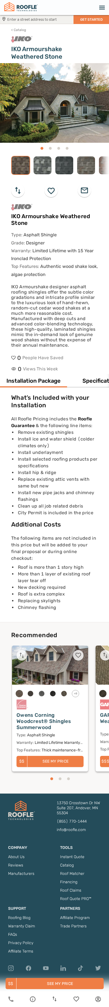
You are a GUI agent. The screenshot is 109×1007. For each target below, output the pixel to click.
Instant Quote (72, 856)
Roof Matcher (72, 873)
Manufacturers (21, 873)
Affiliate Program (75, 917)
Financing (68, 882)
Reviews (15, 865)
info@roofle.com (71, 829)
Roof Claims (70, 890)
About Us (16, 856)
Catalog (18, 30)
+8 (75, 693)
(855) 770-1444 (72, 821)
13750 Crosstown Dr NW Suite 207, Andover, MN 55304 (78, 808)
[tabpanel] (54, 508)
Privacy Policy (20, 943)
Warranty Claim (21, 926)
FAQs (12, 934)
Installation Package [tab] (33, 380)
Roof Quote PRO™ (75, 898)
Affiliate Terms (20, 951)
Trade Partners (73, 926)
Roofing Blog (19, 917)
